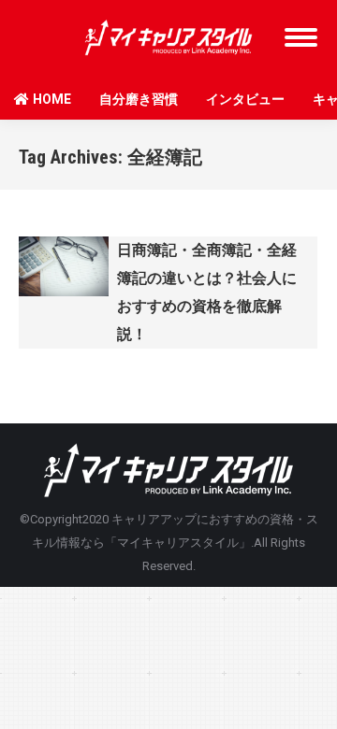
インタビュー (245, 99)
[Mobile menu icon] (301, 37)
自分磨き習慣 (138, 99)
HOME (52, 99)
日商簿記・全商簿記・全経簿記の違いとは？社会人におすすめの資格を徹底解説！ (207, 292)
